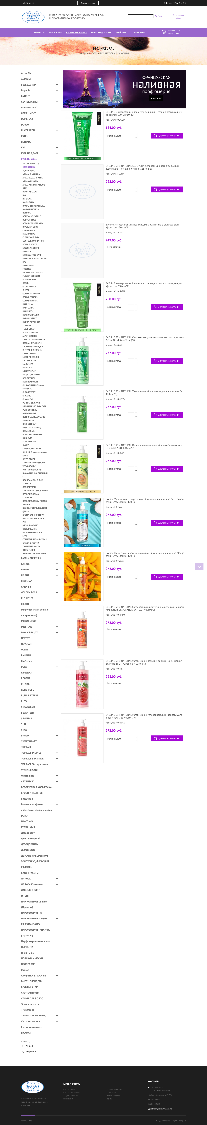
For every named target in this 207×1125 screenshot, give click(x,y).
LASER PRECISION (31, 357)
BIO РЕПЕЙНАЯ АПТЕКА (34, 205)
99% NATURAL (29, 167)
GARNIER (26, 586)
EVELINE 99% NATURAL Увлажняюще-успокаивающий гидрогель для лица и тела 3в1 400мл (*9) (144, 716)
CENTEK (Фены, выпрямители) (29, 104)
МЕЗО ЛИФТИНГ (30, 525)
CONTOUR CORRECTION (33, 240)
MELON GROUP (29, 621)
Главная (82, 53)
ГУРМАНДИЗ (28, 827)
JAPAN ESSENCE (30, 336)
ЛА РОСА (26, 878)
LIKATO (25, 604)
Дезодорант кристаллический (30, 835)
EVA (23, 147)
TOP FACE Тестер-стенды (34, 764)
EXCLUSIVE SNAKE (31, 248)
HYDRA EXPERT (30, 318)
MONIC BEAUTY (29, 632)
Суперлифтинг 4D (31, 542)
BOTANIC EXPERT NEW (33, 223)
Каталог (93, 53)
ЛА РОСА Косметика (32, 884)
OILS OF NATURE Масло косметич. (33, 387)
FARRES (25, 563)
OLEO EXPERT (29, 392)
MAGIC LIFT (28, 364)
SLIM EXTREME (29, 441)
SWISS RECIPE (29, 459)
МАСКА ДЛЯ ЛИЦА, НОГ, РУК (33, 520)
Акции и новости (70, 1095)
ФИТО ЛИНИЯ (29, 550)
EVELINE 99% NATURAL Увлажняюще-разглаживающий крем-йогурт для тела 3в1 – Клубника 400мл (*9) (144, 662)
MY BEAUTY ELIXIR (31, 374)
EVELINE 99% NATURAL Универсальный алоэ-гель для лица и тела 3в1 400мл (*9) (145, 393)
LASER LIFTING (29, 353)
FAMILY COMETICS (31, 558)
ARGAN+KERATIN (30, 181)
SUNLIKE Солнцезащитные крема (35, 454)
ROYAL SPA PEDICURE (32, 434)
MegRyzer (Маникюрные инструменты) (34, 612)
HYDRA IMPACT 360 (32, 322)
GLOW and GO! (29, 286)
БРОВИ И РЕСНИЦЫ (32, 792)
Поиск (161, 16)
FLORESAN (27, 581)
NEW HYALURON (30, 381)
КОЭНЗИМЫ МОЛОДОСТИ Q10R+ (35, 510)
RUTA (24, 701)
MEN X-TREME (29, 371)
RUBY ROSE (27, 689)
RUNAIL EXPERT (29, 695)
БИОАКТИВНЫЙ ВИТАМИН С (35, 475)
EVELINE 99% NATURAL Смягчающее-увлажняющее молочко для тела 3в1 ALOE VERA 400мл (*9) (145, 339)
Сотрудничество (113, 1095)
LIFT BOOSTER (29, 360)
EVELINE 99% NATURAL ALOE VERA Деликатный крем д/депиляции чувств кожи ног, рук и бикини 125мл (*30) (143, 167)
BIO (24, 195)
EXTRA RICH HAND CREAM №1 (34, 260)
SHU (23, 724)
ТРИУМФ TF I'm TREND (33, 1015)
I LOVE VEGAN (29, 329)
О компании (111, 1092)
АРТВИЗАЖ (27, 781)
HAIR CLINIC (28, 307)
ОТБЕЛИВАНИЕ (30, 528)
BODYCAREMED (29, 219)
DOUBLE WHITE (30, 244)
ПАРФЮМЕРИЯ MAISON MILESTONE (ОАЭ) (34, 921)
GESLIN (26, 283)
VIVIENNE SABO (29, 770)
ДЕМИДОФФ (28, 850)
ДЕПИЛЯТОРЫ (29, 487)
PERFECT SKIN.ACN (31, 402)
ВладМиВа (27, 798)
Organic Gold (28, 399)
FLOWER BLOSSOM (31, 276)
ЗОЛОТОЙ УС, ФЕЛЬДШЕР (35, 861)
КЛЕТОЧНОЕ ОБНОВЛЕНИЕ (35, 490)
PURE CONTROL (30, 409)
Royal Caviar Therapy (32, 427)
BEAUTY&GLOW (30, 191)
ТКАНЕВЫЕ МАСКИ (31, 546)
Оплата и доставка (114, 1089)
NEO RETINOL (29, 378)
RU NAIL (25, 684)
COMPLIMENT (28, 113)
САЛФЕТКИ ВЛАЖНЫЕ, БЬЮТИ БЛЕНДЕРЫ (33, 978)
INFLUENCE (27, 598)
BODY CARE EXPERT (32, 216)
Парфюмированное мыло (35, 941)
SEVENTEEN (27, 712)
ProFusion (26, 661)
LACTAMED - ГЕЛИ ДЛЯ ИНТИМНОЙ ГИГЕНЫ (33, 348)
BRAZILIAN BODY (30, 226)
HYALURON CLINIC (31, 314)
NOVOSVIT (27, 644)
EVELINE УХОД (106, 53)
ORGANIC (27, 395)
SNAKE (26, 445)
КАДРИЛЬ (26, 867)
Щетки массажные (31, 1027)
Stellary (25, 735)
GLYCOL (26, 290)
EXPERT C (27, 251)
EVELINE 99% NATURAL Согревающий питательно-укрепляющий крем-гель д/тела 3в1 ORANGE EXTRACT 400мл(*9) (145, 608)
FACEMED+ (28, 269)
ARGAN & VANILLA (31, 174)
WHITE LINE (27, 775)
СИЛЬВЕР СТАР (29, 986)
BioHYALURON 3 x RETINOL (31, 211)
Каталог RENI (69, 1089)
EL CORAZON (28, 130)
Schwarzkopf (28, 706)
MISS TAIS (26, 626)
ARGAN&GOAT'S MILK (33, 177)
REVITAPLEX (28, 420)
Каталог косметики (71, 1092)
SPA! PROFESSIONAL (32, 448)
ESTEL (24, 136)
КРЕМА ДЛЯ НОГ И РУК (33, 515)
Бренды (109, 1098)
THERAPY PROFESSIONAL (34, 462)
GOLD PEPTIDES (30, 297)
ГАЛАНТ (25, 815)
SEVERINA (26, 718)
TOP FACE (26, 747)
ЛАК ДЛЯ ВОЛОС (30, 890)
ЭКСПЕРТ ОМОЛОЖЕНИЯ (34, 553)
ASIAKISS (26, 78)
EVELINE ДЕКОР (29, 153)
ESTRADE (26, 141)
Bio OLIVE (27, 198)
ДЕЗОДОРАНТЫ (29, 844)
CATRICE (25, 96)
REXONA (25, 678)
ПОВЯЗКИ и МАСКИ (32, 958)
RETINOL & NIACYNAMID (34, 417)
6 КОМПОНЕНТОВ (31, 163)
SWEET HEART (29, 741)
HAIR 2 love (28, 304)
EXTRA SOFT (28, 265)
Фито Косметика (30, 1021)
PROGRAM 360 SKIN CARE (34, 406)
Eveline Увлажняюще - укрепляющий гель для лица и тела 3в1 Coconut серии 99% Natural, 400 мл (145, 500)
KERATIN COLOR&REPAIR (34, 339)
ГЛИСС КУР (27, 821)
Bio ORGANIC (28, 202)
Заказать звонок (88, 3)
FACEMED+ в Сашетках (33, 272)
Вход (178, 18)
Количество (114, 135)
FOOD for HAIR (29, 279)
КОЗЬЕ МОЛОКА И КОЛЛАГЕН (31, 496)
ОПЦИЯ (25, 895)
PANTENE (26, 655)
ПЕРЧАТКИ (27, 947)
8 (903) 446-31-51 (175, 3)
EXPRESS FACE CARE (32, 255)
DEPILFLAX (27, 118)
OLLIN (24, 649)
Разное (25, 970)
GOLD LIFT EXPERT (31, 293)
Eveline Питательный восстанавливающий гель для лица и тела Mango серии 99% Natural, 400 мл (145, 554)
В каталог (156, 98)
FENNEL (25, 569)
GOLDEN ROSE (29, 592)
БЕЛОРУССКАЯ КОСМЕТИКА (36, 787)
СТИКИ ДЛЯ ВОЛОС (32, 998)
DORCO (25, 124)
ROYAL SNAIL (28, 431)
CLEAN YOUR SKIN (31, 237)
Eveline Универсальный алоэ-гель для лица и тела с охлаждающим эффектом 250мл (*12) (143, 226)
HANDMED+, (28, 311)
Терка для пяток (30, 1004)
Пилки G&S (27, 952)
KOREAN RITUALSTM (32, 343)
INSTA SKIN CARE (30, 332)
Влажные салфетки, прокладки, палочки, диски (36, 807)
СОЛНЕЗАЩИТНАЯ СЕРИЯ (35, 539)
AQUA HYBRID (29, 170)
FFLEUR (25, 575)
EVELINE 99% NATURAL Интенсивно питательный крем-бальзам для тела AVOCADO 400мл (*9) (144, 446)
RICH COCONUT (29, 424)
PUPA (24, 666)
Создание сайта (163, 1120)
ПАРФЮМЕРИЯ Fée (31, 912)
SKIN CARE (27, 438)
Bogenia (25, 90)
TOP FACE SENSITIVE (32, 758)
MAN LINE (27, 367)
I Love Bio (27, 325)
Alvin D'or (26, 73)
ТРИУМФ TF (27, 1009)
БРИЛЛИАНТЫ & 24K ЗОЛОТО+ (33, 482)
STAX (24, 730)
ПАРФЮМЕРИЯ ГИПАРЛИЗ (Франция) (35, 932)
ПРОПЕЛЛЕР (28, 964)
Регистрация (178, 15)
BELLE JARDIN (28, 84)
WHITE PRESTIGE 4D (32, 469)
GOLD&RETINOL (30, 300)
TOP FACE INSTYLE (31, 752)
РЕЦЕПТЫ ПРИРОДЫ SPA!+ (32, 534)
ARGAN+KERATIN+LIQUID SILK (34, 186)
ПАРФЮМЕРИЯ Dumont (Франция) (34, 904)
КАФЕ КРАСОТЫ (29, 873)
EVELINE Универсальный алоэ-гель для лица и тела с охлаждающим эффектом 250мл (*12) (144, 285)
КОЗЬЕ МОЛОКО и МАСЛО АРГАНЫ (35, 503)
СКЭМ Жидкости (30, 992)
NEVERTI (25, 638)
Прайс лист (68, 1098)
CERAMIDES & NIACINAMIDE (29, 232)
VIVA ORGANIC (29, 466)
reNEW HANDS (29, 413)
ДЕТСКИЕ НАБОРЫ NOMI (34, 855)
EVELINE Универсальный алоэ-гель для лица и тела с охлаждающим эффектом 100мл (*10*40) (144, 113)
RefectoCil (26, 672)
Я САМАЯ (26, 1032)
